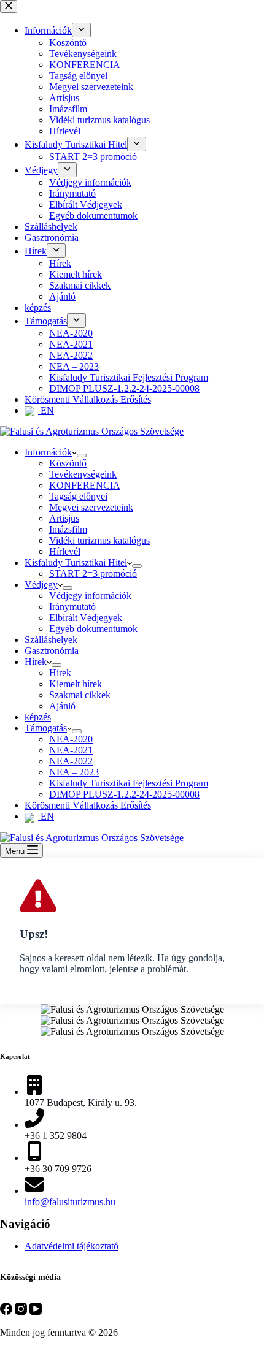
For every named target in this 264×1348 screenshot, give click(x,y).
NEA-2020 (71, 739)
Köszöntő (68, 463)
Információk (48, 452)
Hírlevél (64, 551)
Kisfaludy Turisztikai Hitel (76, 562)
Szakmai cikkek (80, 695)
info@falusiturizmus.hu (70, 1202)
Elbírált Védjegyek (85, 617)
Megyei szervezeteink (91, 507)
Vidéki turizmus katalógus (99, 540)
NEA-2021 (71, 750)
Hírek (36, 662)
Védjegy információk (90, 595)
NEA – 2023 (74, 772)
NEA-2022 (71, 761)
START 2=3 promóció (93, 573)
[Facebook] (7, 1311)
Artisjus (64, 518)
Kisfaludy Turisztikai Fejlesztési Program (128, 783)
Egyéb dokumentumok (93, 628)
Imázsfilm (68, 529)
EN (46, 816)
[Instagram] (22, 1311)
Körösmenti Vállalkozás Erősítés (88, 805)
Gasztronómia (52, 650)
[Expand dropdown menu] (82, 455)
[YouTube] (35, 1311)
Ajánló (62, 706)
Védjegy (41, 584)
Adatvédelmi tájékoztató (71, 1246)
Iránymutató (72, 606)
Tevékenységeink (83, 474)
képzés (38, 717)
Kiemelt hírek (75, 684)
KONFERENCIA (84, 485)
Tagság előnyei (78, 496)
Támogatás (46, 728)
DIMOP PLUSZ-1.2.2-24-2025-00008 (124, 794)
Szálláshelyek (51, 639)
